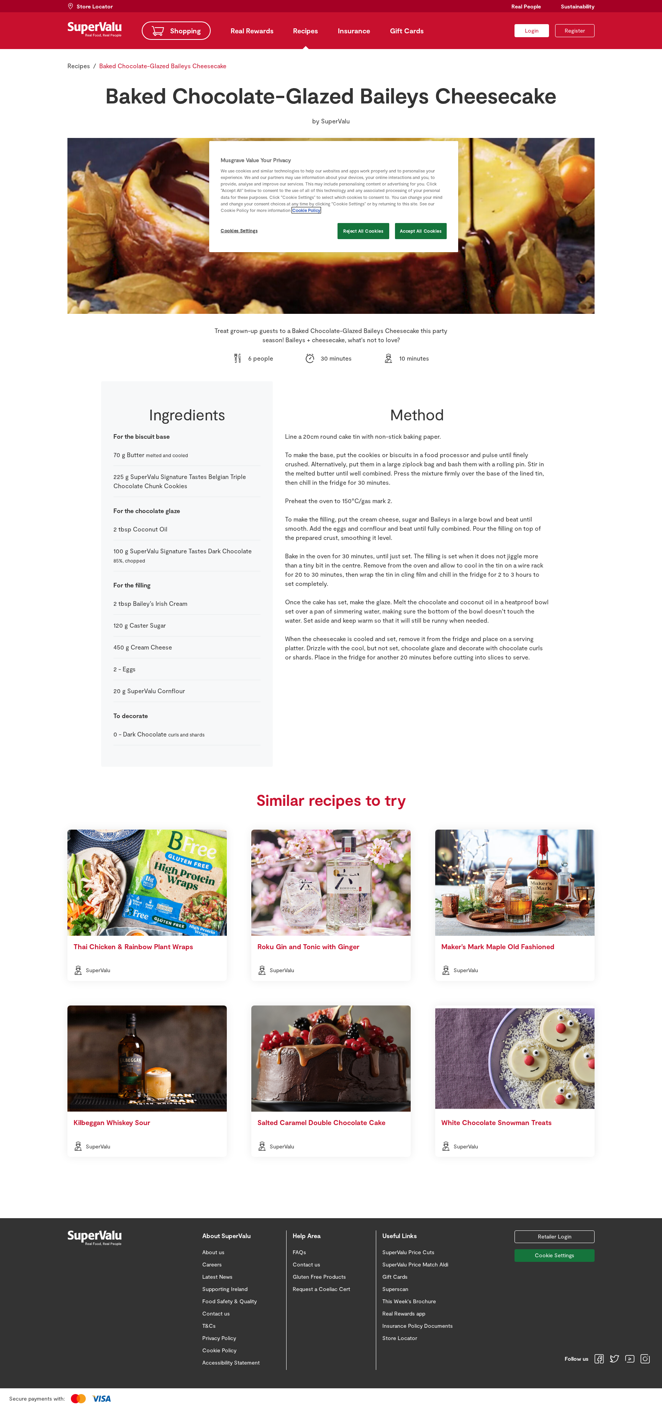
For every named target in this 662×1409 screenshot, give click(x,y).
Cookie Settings (554, 1255)
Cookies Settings (239, 230)
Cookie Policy (306, 210)
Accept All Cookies (420, 230)
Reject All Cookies (363, 230)
